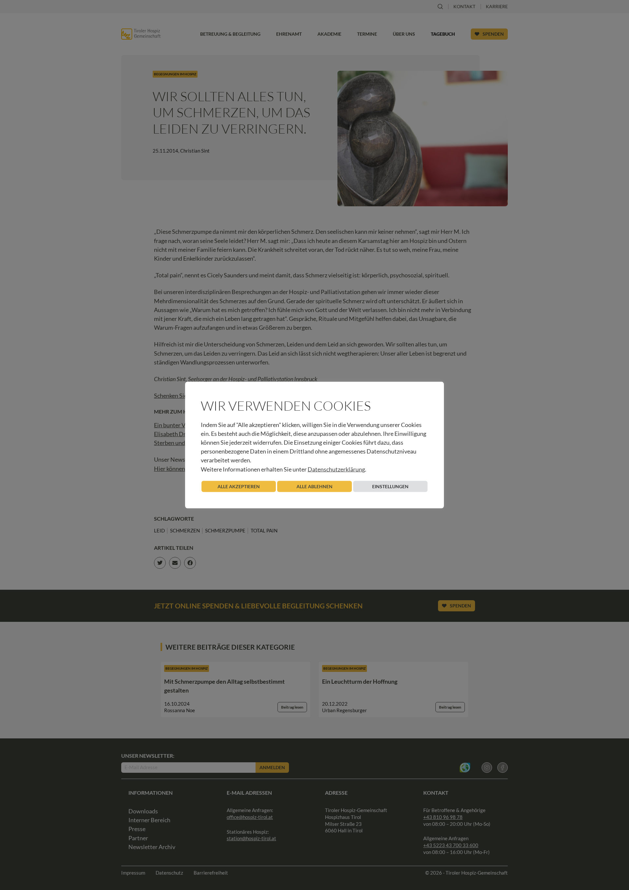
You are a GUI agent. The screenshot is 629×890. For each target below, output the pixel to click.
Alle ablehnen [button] (314, 486)
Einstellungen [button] (390, 486)
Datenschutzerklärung (336, 469)
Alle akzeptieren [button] (239, 486)
